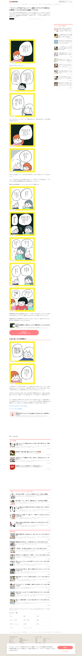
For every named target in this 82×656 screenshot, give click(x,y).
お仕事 (44, 640)
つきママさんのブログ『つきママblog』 (18, 406)
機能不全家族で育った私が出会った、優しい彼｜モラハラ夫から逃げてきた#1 (33, 535)
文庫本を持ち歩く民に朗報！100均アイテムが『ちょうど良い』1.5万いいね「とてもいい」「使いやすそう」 (65, 84)
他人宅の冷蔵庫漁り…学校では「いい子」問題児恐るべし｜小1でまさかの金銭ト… (32, 325)
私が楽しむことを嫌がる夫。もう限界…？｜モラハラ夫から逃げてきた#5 (33, 555)
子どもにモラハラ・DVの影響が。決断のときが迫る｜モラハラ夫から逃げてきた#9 (33, 585)
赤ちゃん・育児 (38, 642)
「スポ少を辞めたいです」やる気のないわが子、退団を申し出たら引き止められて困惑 (65, 48)
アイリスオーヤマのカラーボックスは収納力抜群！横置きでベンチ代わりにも (65, 72)
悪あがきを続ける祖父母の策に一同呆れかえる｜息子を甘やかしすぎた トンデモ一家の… (33, 523)
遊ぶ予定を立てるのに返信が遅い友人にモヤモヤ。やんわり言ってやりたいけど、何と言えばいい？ (65, 42)
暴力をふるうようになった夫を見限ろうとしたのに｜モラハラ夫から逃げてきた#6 (33, 562)
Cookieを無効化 (65, 651)
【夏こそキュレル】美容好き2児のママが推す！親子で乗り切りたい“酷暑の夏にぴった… (33, 444)
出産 (36, 641)
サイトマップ (11, 640)
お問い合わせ (22, 642)
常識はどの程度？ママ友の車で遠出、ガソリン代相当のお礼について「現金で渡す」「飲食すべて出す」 (65, 29)
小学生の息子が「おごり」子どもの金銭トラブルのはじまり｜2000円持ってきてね (32, 414)
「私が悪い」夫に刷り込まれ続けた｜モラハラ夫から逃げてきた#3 (31, 548)
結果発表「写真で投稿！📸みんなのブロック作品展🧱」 (29, 451)
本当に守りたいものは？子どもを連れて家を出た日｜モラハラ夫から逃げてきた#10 (33, 592)
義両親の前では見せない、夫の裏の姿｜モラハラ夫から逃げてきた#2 (32, 542)
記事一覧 (10, 641)
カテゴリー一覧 (12, 642)
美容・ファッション (46, 638)
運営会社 (21, 638)
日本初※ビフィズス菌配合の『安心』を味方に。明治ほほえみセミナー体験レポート (32, 458)
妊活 (36, 638)
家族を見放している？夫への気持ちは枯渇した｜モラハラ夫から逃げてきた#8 (33, 577)
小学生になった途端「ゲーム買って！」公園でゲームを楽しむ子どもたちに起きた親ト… (33, 515)
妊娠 (36, 640)
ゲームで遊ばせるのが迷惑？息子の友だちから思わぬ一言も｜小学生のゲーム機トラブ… (33, 507)
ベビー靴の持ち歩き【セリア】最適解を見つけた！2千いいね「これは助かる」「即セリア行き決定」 (65, 36)
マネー (44, 642)
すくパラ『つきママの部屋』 (16, 408)
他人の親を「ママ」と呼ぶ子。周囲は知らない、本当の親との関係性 (32, 500)
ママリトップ (11, 638)
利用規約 (21, 641)
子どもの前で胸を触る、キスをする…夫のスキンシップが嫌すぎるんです (65, 78)
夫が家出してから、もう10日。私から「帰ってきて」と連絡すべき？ (65, 60)
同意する (65, 647)
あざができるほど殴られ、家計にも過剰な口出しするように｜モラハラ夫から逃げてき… (33, 569)
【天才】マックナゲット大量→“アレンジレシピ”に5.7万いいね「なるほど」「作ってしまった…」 (65, 65)
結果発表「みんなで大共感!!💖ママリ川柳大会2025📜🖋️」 (29, 466)
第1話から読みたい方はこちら (16, 65)
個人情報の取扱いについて (24, 640)
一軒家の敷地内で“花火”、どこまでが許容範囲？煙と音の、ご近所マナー (65, 54)
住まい (44, 641)
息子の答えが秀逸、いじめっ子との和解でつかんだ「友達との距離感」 (32, 494)
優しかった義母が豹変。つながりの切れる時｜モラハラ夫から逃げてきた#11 (33, 600)
